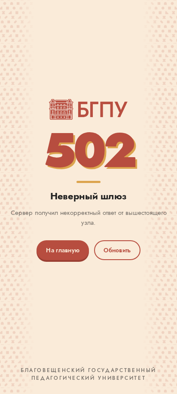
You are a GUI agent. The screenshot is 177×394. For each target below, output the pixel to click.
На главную (62, 250)
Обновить (117, 250)
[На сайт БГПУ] (88, 109)
